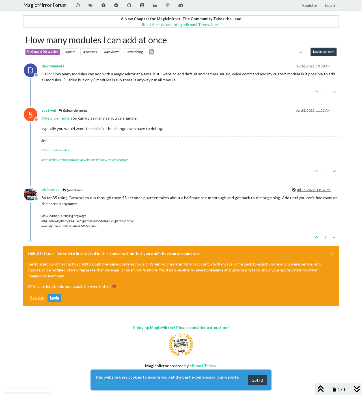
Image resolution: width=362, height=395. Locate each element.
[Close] (332, 253)
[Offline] (33, 193)
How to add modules (55, 150)
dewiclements (53, 66)
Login (54, 298)
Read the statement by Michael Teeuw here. (181, 24)
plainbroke (50, 190)
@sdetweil (74, 190)
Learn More (106, 383)
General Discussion (45, 51)
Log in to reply (323, 51)
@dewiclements (75, 110)
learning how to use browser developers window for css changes (84, 160)
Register (37, 298)
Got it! (257, 380)
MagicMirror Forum (45, 5)
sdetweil (49, 110)
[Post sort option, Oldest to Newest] (301, 52)
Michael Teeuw (202, 365)
